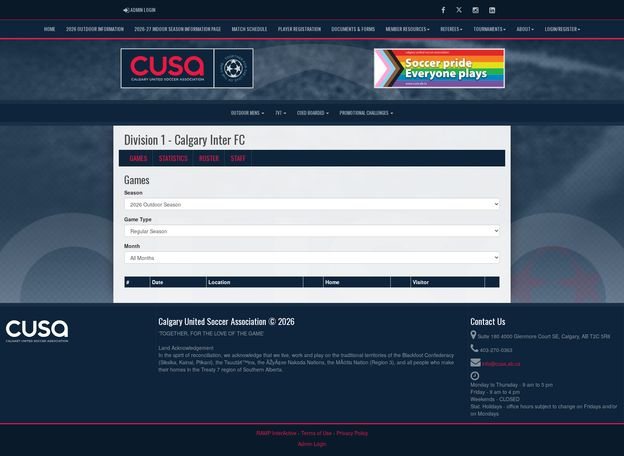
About (523, 28)
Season (133, 192)
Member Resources (406, 28)
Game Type (138, 219)
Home (49, 28)
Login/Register (561, 28)
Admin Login (312, 443)
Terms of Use (316, 433)
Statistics (173, 158)
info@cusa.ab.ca (501, 363)
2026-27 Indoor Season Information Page (177, 28)
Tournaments (487, 28)
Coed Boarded (311, 112)
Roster (209, 158)
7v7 (279, 112)
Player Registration (299, 28)
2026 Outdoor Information (95, 28)
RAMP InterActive (276, 433)
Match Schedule (249, 28)
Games (138, 158)
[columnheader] (137, 282)
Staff (238, 158)
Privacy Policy (352, 433)
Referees (450, 28)
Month (132, 245)
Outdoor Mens (246, 112)
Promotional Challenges (365, 112)
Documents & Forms (353, 28)
